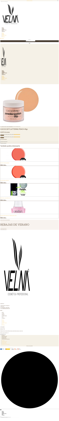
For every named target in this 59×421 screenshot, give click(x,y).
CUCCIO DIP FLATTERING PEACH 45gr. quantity (7, 134)
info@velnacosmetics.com (6, 308)
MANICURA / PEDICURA (4, 126)
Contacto (3, 31)
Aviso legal (3, 335)
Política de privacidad (4, 336)
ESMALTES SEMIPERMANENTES (10, 126)
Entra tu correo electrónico (4, 332)
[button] (29, 41)
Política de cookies (4, 337)
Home (0, 126)
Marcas (3, 29)
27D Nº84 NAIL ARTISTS (4, 180)
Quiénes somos (4, 35)
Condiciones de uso (4, 343)
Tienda (3, 28)
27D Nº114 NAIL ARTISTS (4, 162)
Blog (2, 30)
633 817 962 (7, 307)
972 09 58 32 (3, 307)
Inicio (3, 27)
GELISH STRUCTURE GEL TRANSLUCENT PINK (8, 215)
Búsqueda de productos (4, 417)
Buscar (25, 40)
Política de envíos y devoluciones (6, 344)
